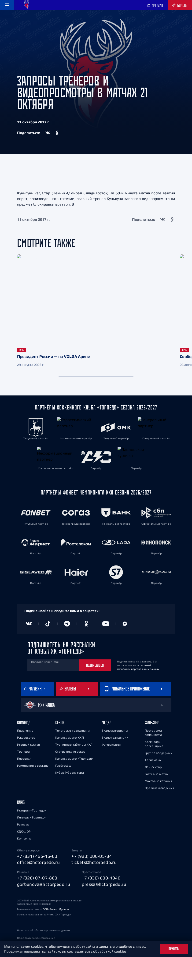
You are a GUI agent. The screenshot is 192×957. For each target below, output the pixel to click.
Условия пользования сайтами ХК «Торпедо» (44, 914)
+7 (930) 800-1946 (101, 877)
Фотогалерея (111, 744)
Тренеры (23, 751)
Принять (174, 949)
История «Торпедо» (31, 810)
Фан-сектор (153, 767)
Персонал (24, 758)
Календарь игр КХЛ (69, 737)
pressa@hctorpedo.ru (104, 884)
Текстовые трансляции (72, 730)
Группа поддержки (159, 753)
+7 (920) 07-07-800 (37, 877)
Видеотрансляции (115, 737)
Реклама (23, 824)
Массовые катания (158, 781)
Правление (25, 730)
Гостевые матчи (157, 774)
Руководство (26, 737)
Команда (23, 722)
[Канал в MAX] (124, 624)
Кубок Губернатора (69, 772)
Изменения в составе (33, 765)
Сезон (59, 722)
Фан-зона (152, 722)
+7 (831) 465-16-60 (37, 856)
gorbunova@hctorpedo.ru (43, 884)
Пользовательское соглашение (36, 937)
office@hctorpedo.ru (38, 862)
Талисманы (153, 760)
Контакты (24, 838)
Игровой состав (28, 744)
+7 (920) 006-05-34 (91, 856)
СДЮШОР (24, 831)
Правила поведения (159, 788)
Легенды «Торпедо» (31, 817)
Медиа (106, 722)
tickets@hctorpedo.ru (94, 862)
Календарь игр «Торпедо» (74, 758)
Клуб (21, 802)
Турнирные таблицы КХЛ (73, 744)
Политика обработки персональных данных (43, 930)
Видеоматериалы (115, 730)
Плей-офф (63, 765)
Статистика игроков (70, 751)
